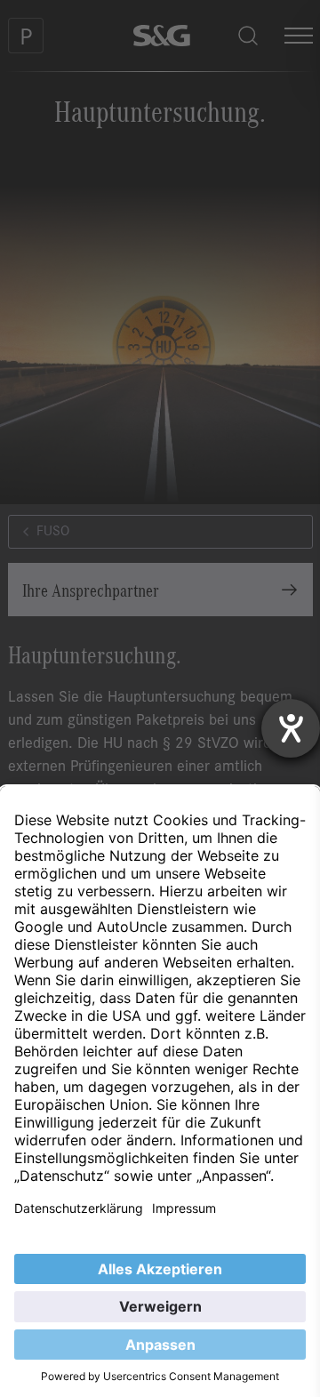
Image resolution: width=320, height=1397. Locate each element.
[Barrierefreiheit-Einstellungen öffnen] (290, 728)
